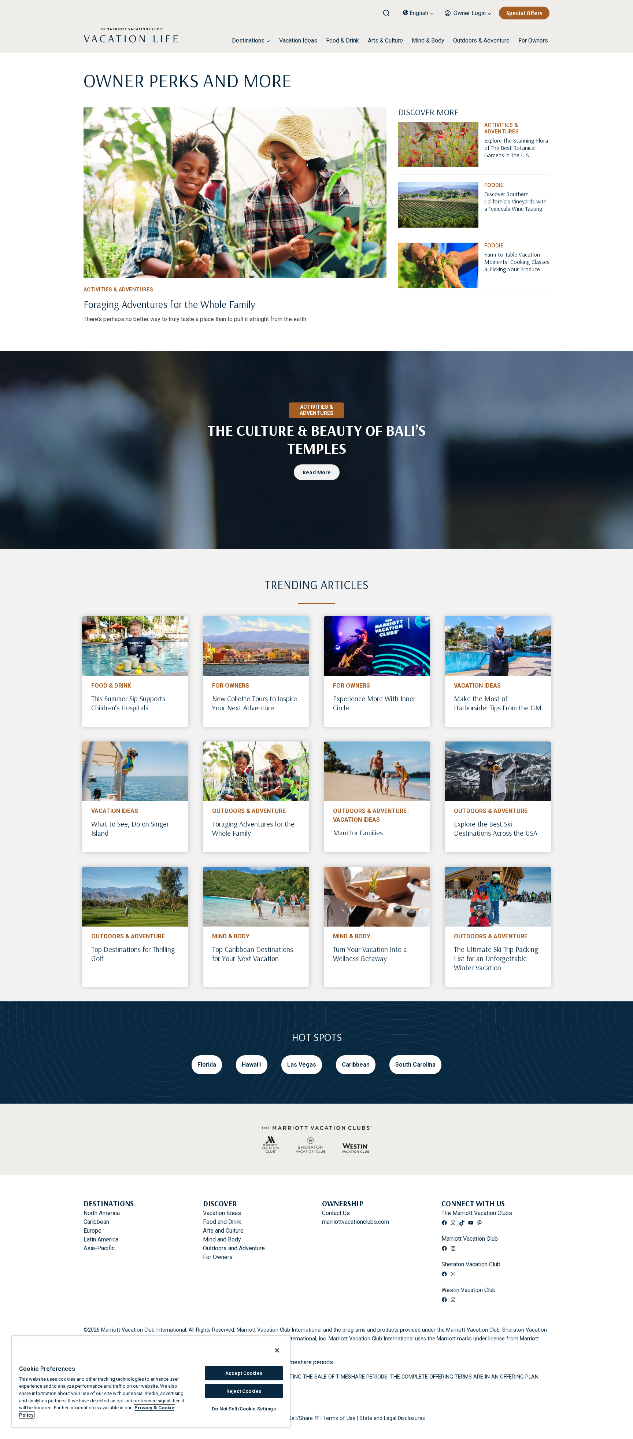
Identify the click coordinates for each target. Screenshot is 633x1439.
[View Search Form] (389, 11)
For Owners (533, 40)
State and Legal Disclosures (392, 1418)
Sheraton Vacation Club (470, 1264)
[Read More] (516, 159)
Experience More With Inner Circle (374, 703)
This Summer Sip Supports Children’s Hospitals (128, 703)
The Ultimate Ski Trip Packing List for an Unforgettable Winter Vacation (496, 958)
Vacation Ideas (298, 40)
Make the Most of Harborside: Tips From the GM (497, 703)
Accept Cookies (243, 1373)
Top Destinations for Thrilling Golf (133, 954)
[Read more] (235, 192)
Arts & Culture (385, 40)
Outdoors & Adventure (481, 40)
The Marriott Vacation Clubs (476, 1213)
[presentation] (135, 646)
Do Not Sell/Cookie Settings (244, 1409)
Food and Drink (222, 1221)
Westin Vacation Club (468, 1290)
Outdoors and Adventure (234, 1248)
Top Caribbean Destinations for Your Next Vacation (252, 954)
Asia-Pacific (99, 1248)
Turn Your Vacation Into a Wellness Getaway (370, 954)
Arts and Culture (223, 1230)
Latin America (101, 1239)
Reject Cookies (243, 1391)
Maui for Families (358, 832)
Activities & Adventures (118, 290)
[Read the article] (235, 303)
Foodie (494, 185)
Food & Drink (342, 40)
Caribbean (96, 1221)
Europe (92, 1230)
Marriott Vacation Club (469, 1238)
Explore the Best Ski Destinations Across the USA (495, 828)
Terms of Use (339, 1418)
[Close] (277, 1350)
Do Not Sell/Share (291, 1418)
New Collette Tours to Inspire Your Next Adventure (254, 703)
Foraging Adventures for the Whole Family (253, 828)
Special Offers (524, 12)
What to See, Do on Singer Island (130, 828)
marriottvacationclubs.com (355, 1221)
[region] (151, 1381)
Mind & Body (428, 40)
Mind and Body (222, 1239)
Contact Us (336, 1213)
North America (102, 1213)
